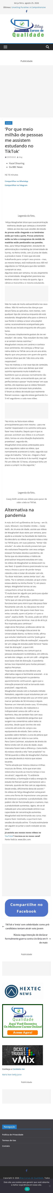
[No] (49, 1186)
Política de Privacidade (12, 1134)
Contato (6, 1146)
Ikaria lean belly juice (11, 1074)
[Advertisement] (26, 91)
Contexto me (19, 1069)
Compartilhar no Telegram (16, 185)
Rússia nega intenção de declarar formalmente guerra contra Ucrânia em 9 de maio (26, 938)
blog (20, 157)
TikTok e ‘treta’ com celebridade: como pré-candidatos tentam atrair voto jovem (27, 926)
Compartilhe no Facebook (26, 908)
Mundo (8, 123)
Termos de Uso (9, 1140)
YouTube (9, 836)
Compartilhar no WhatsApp (16, 181)
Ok (27, 1189)
